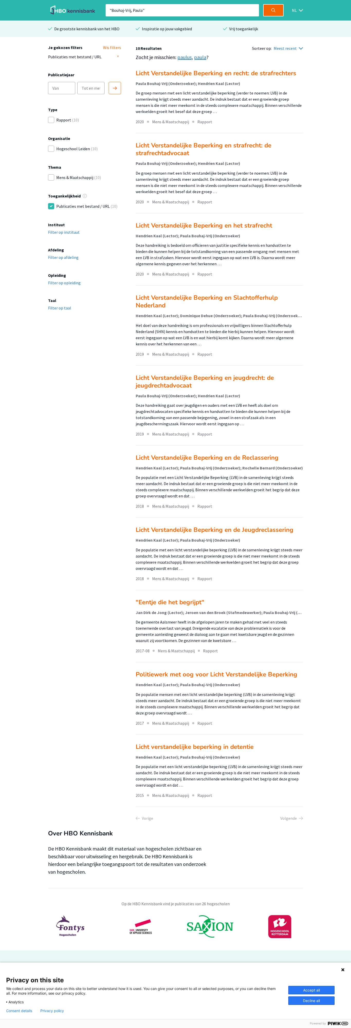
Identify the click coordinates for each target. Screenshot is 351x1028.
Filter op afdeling (63, 257)
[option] (175, 926)
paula (200, 57)
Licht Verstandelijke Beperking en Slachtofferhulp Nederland (207, 301)
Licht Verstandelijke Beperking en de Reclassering (207, 458)
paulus (184, 57)
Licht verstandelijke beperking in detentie (195, 747)
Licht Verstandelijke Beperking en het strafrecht (204, 225)
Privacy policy (52, 1011)
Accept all (311, 990)
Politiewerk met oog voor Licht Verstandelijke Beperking (216, 674)
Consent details (19, 1011)
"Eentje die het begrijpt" (170, 602)
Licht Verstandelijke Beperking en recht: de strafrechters (216, 73)
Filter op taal (59, 308)
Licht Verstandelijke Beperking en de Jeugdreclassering (214, 530)
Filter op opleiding (64, 282)
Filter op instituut (64, 232)
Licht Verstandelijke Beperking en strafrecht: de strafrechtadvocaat (203, 149)
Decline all (311, 1000)
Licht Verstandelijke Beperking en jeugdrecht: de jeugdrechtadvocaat (205, 382)
